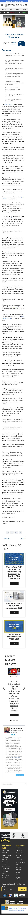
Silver (4, 9)
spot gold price (17, 307)
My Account (5, 850)
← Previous (6, 538)
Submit (22, 889)
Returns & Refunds (5, 858)
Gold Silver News (20, 862)
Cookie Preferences (5, 874)
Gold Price (18, 848)
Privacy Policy (6, 868)
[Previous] (3, 688)
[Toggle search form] (21, 5)
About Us (18, 869)
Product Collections (19, 878)
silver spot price (8, 104)
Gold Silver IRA (20, 859)
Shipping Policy (6, 855)
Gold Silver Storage (19, 856)
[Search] (25, 784)
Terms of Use (6, 866)
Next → (23, 538)
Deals (17, 9)
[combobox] (14, 784)
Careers (18, 872)
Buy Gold (18, 867)
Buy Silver (18, 864)
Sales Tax (4, 878)
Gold (11, 9)
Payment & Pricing (5, 862)
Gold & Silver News (20, 44)
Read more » (20, 775)
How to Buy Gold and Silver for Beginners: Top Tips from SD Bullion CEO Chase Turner (14, 572)
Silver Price (19, 850)
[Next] (24, 688)
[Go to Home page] (12, 5)
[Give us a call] (23, 5)
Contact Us (5, 852)
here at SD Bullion (15, 757)
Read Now (14, 583)
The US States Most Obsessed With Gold (14, 636)
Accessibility (5, 871)
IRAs (24, 9)
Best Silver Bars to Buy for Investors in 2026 (14, 605)
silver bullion (10, 218)
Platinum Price (20, 853)
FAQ (17, 874)
